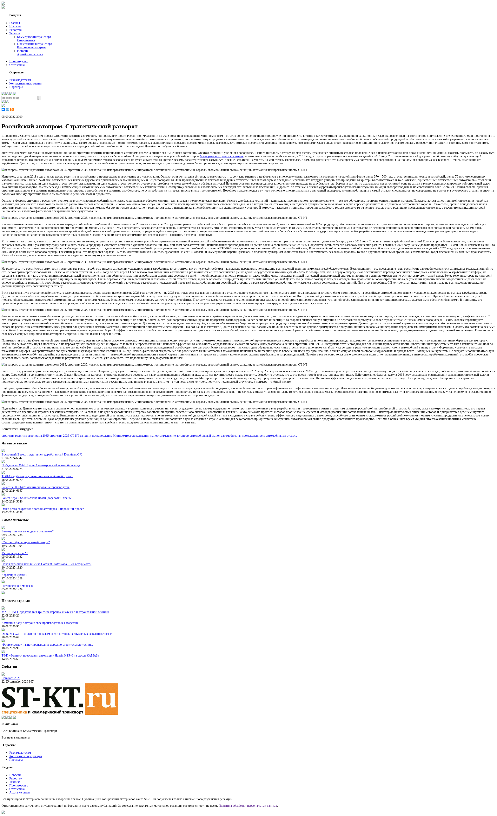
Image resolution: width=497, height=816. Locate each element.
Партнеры (16, 87)
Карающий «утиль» (15, 575)
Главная (14, 22)
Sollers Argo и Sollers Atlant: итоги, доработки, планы (36, 498)
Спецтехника (26, 40)
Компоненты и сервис (31, 47)
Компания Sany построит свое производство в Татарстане (40, 622)
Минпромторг (122, 435)
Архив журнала (19, 792)
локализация (141, 435)
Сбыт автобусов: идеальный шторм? (26, 542)
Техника (14, 33)
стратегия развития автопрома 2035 (26, 435)
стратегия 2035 (60, 435)
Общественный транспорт (34, 43)
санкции (86, 435)
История (22, 50)
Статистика (17, 64)
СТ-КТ (75, 435)
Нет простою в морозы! (17, 585)
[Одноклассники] (12, 109)
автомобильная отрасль (281, 435)
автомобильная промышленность (243, 435)
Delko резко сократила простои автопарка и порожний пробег (43, 508)
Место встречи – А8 (15, 553)
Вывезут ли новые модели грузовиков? (28, 531)
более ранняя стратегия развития (221, 156)
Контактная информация (25, 83)
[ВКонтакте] (3, 109)
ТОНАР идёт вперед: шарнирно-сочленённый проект (37, 476)
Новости (15, 26)
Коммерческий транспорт (34, 36)
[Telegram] (7, 109)
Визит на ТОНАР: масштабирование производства (36, 487)
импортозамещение (163, 435)
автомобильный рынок (205, 435)
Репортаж (15, 29)
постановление (102, 435)
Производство (18, 61)
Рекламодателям (20, 80)
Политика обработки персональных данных (248, 805)
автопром (183, 435)
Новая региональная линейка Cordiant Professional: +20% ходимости (46, 564)
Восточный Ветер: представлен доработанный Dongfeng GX (42, 454)
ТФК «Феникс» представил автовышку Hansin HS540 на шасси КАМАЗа (50, 655)
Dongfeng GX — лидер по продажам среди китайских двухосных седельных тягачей (57, 633)
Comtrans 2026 (11, 678)
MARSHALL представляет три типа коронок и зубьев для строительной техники (55, 612)
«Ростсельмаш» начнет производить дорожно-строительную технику (47, 644)
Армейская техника (30, 54)
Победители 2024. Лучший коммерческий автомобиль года (41, 465)
